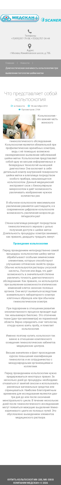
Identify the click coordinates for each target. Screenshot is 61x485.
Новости (24, 63)
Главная (10, 63)
